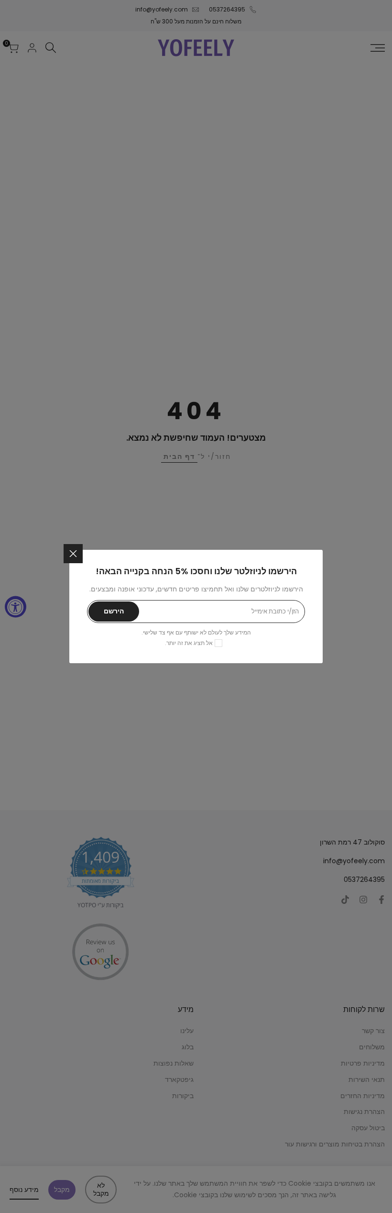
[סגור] (73, 553)
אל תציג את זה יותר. (189, 643)
